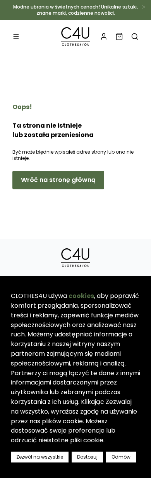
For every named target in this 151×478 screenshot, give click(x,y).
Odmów (121, 457)
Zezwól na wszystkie (39, 457)
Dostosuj (87, 457)
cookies (81, 295)
